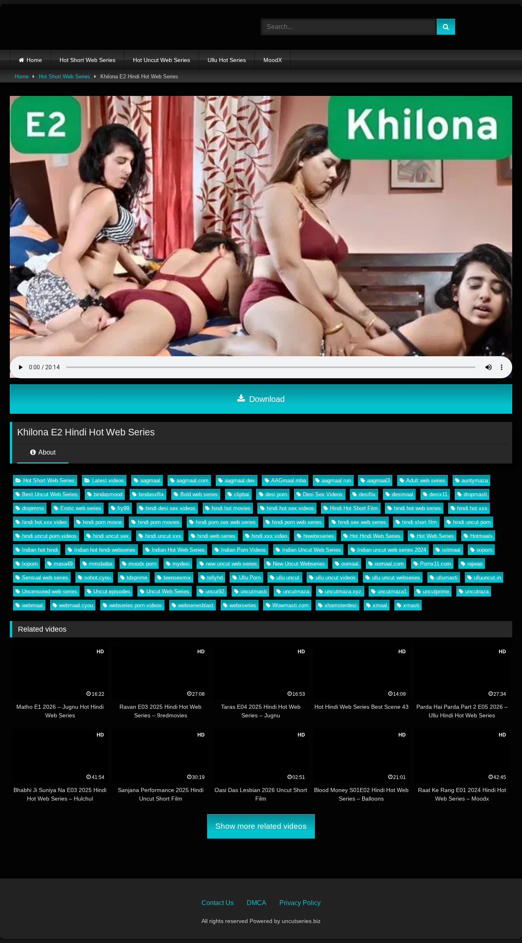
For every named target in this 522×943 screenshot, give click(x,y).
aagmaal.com (192, 480)
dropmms (33, 508)
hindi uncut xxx (163, 536)
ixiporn (484, 550)
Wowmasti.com (290, 605)
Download (266, 399)
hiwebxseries (318, 536)
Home (34, 60)
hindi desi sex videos (170, 508)
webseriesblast (195, 605)
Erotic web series (80, 508)
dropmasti (475, 494)
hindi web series (216, 536)
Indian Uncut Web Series (311, 550)
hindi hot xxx (472, 508)
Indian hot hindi (40, 550)
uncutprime (436, 591)
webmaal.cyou (76, 605)
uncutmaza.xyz (343, 591)
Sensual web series (45, 578)
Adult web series (425, 480)
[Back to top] (497, 919)
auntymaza (475, 480)
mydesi (181, 564)
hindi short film (419, 522)
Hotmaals (481, 536)
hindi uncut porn (472, 522)
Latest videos (108, 480)
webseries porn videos (135, 605)
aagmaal (150, 480)
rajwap (474, 564)
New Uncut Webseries (299, 564)
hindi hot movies (231, 508)
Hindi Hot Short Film (354, 508)
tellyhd (215, 578)
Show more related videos (261, 826)
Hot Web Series (435, 536)
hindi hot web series (417, 508)
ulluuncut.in (487, 578)
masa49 (63, 564)
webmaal (32, 605)
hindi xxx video (269, 536)
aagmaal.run (336, 480)
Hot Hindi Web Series (375, 536)
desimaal (402, 494)
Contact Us (217, 902)
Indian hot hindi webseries (104, 550)
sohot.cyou (97, 578)
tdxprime (137, 578)
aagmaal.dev (240, 480)
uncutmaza (296, 591)
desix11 (438, 494)
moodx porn (142, 564)
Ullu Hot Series (227, 60)
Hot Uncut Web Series (161, 60)
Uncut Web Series (167, 591)
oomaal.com (389, 564)
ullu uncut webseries (396, 578)
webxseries (243, 605)
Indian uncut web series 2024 (391, 550)
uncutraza (477, 591)
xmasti (411, 605)
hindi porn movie (102, 522)
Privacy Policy (300, 902)
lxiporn (30, 564)
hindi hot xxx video (44, 522)
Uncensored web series (49, 591)
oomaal (349, 564)
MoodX (272, 60)
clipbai (241, 494)
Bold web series (199, 494)
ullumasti (447, 578)
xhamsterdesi (340, 605)
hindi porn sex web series (226, 522)
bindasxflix (151, 494)
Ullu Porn (250, 578)
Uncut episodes (111, 591)
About (46, 452)
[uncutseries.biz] (76, 27)
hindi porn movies (158, 522)
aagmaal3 (378, 480)
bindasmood (108, 494)
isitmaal (451, 550)
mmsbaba (100, 564)
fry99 (123, 508)
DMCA (256, 902)
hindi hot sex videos (290, 508)
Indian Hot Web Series (178, 550)
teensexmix (177, 578)
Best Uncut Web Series (49, 494)
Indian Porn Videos (243, 550)
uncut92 (215, 591)
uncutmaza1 (392, 591)
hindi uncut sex (111, 536)
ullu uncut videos (336, 578)
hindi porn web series (297, 522)
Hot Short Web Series (87, 60)
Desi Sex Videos (323, 494)
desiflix (367, 494)
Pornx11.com (435, 564)
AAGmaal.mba (288, 480)
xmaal (380, 605)
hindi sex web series (362, 522)
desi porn (276, 494)
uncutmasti (254, 591)
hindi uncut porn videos (49, 536)
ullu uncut (287, 578)
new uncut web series (231, 564)
